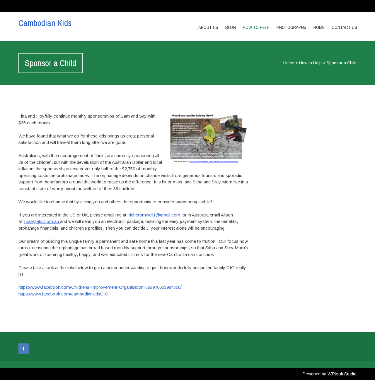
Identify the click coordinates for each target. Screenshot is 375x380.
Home (319, 27)
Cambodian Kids (44, 23)
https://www (29, 293)
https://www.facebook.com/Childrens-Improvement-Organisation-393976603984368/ (100, 287)
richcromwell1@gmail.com (154, 214)
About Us (208, 27)
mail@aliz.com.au (42, 221)
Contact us (344, 27)
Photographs (291, 27)
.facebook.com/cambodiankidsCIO (74, 293)
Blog (230, 27)
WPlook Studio (342, 373)
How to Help (256, 27)
